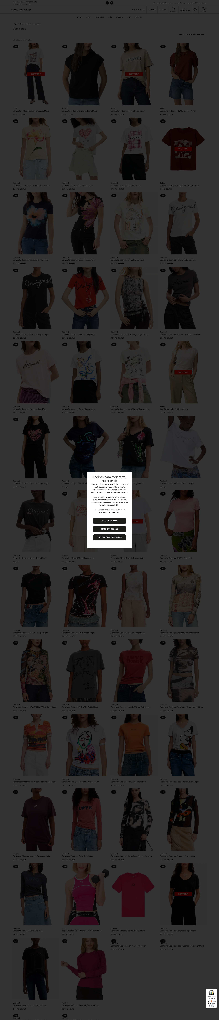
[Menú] (215, 990)
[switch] (211, 1005)
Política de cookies (112, 512)
